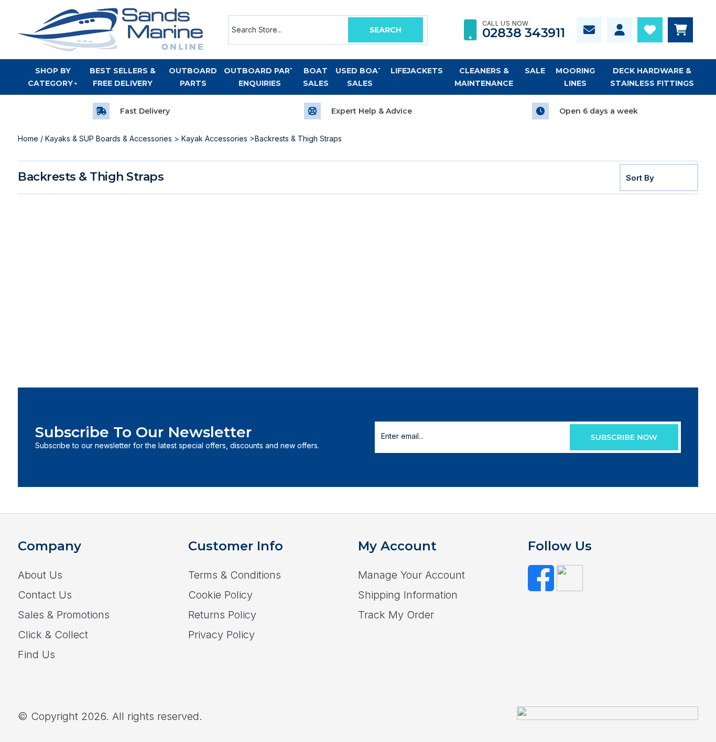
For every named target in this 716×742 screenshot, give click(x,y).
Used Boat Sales (359, 77)
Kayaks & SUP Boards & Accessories (108, 138)
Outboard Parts (193, 77)
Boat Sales (316, 77)
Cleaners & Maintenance (483, 77)
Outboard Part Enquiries (260, 77)
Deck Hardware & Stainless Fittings (652, 77)
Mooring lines (575, 77)
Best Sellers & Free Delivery (123, 77)
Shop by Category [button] (50, 77)
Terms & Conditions (234, 575)
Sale (535, 70)
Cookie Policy (220, 595)
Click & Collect (53, 634)
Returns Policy (222, 614)
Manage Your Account (411, 575)
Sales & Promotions (64, 614)
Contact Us (45, 595)
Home (28, 138)
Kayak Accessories (214, 138)
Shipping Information (408, 595)
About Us (40, 575)
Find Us (36, 654)
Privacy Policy (221, 634)
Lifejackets (416, 70)
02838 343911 (523, 32)
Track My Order (396, 614)
